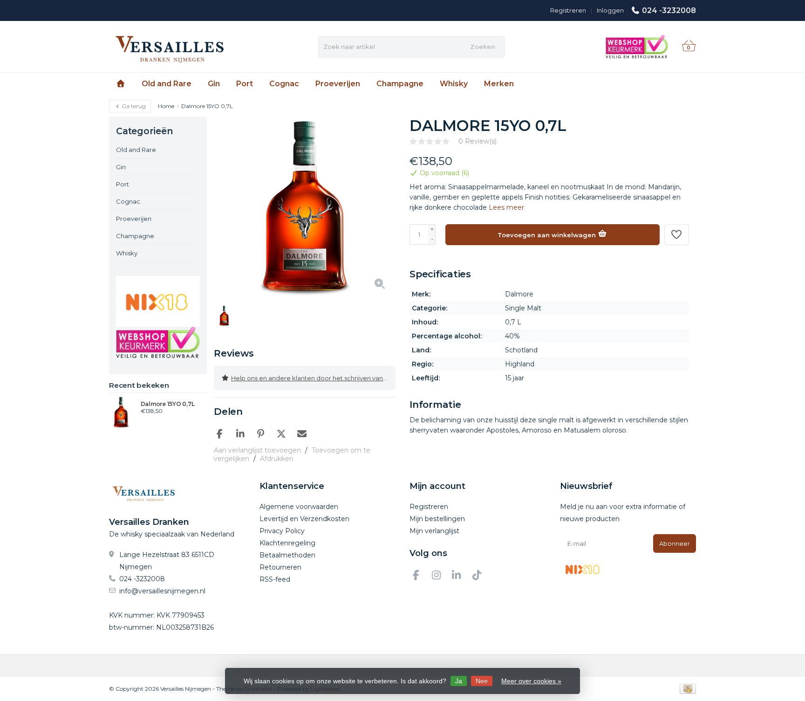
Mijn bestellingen (437, 519)
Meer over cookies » (531, 681)
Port (244, 83)
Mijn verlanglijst (434, 531)
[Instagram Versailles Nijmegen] (440, 576)
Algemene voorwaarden (298, 506)
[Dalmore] (671, 130)
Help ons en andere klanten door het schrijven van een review (313, 378)
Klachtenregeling (287, 543)
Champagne (399, 83)
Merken (499, 83)
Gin (214, 83)
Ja (458, 681)
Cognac (284, 83)
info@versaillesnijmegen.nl (162, 591)
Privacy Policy (282, 531)
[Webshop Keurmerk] (158, 342)
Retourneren (280, 567)
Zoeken (482, 46)
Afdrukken (276, 458)
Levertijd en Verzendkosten (304, 519)
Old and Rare (166, 83)
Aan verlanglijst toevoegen (257, 450)
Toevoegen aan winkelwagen (548, 235)
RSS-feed (274, 579)
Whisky (454, 83)
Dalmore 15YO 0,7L (168, 404)
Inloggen (610, 10)
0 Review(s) (477, 141)
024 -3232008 (669, 10)
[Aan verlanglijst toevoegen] (676, 234)
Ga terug (133, 106)
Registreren (568, 10)
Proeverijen (337, 83)
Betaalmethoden (287, 555)
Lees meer (506, 207)
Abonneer (674, 543)
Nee (482, 681)
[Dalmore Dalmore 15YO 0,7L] (121, 412)
